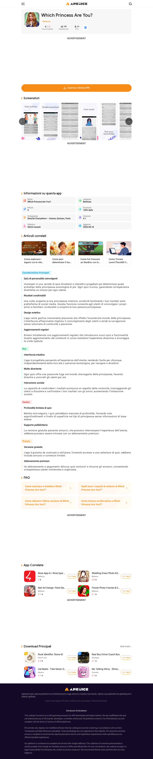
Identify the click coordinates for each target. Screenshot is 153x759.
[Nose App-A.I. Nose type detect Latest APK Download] (29, 576)
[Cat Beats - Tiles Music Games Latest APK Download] (51, 672)
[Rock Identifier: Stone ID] (72, 657)
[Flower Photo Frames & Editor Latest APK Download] (83, 591)
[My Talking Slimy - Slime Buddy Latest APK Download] (105, 672)
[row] (29, 657)
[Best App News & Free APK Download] (76, 4)
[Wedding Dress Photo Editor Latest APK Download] (83, 576)
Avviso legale (55, 701)
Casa (47, 701)
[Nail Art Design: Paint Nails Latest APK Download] (29, 591)
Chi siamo (65, 701)
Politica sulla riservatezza (80, 701)
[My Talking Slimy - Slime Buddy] (126, 672)
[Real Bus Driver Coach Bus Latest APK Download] (105, 657)
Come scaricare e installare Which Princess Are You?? (43, 488)
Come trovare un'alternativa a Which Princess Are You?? (100, 503)
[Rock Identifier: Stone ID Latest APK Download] (51, 657)
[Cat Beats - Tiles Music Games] (72, 672)
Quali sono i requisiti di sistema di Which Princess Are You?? (102, 488)
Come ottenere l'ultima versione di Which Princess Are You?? (47, 503)
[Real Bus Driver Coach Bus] (126, 657)
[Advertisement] (76, 61)
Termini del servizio (99, 701)
